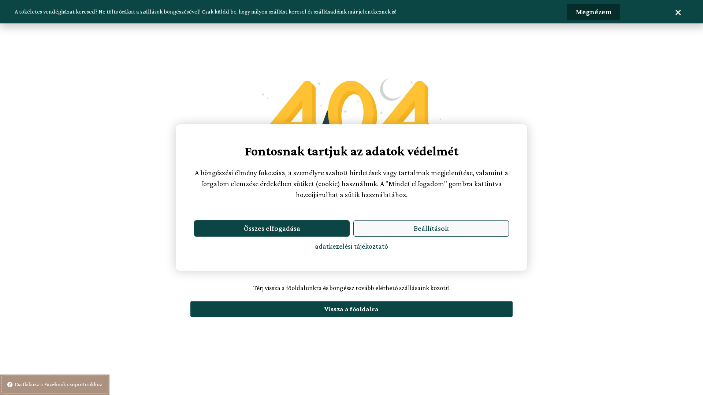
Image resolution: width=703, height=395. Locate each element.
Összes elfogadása (272, 228)
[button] (678, 12)
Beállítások (431, 228)
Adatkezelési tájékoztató (351, 246)
